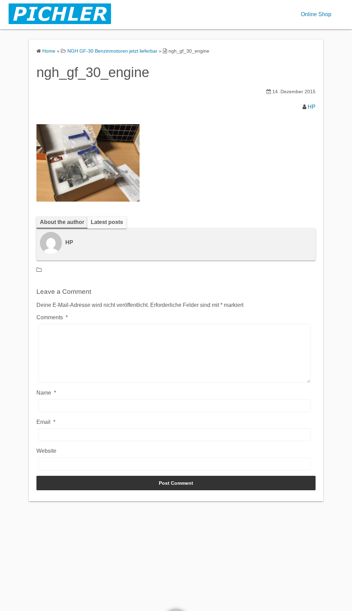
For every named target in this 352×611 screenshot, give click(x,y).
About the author (62, 222)
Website (46, 451)
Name (46, 393)
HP (312, 107)
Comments (52, 317)
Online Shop (316, 14)
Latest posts (107, 222)
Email (45, 422)
